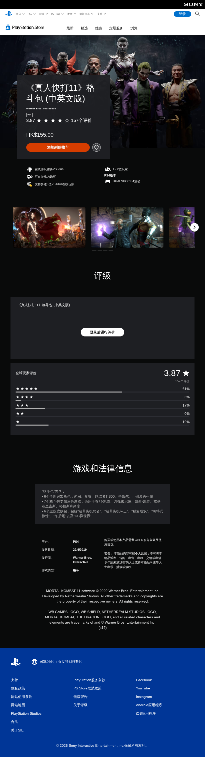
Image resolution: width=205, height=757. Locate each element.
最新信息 (85, 14)
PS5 (30, 14)
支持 (99, 14)
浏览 (134, 28)
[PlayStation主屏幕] (8, 14)
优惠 (98, 28)
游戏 (41, 14)
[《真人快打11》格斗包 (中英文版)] (49, 227)
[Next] (194, 227)
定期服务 (116, 28)
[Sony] (193, 8)
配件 (70, 14)
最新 (70, 28)
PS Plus (55, 14)
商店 (18, 14)
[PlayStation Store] (26, 27)
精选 (84, 28)
